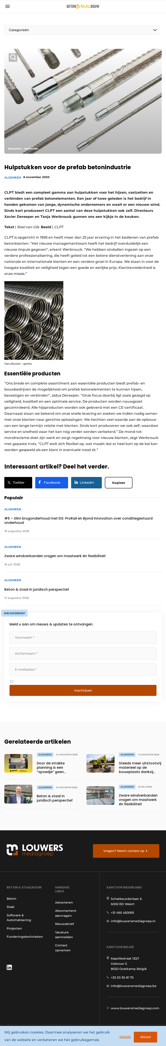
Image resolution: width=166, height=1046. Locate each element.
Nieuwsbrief (64, 924)
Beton (11, 899)
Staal (10, 907)
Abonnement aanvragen (65, 913)
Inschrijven (83, 690)
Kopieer (118, 483)
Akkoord (145, 1037)
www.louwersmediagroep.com (135, 1008)
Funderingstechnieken (25, 937)
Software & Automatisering (19, 917)
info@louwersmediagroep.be (133, 986)
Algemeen (12, 177)
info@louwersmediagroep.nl (133, 921)
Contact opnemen (63, 947)
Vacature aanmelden (64, 934)
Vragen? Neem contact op (123, 851)
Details (125, 1037)
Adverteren (64, 902)
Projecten (14, 928)
